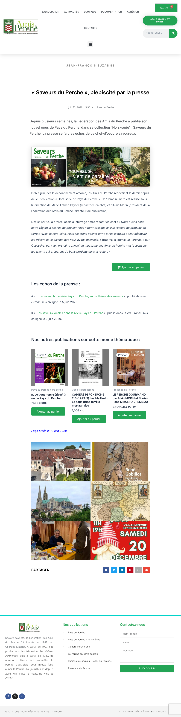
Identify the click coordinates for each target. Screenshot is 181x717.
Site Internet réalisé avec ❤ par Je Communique (147, 711)
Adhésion (133, 11)
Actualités (71, 11)
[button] (90, 44)
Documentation (111, 11)
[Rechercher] (173, 33)
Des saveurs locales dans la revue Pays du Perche (69, 313)
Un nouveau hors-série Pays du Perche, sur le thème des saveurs (79, 296)
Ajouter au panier (48, 411)
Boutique (90, 11)
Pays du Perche (105, 107)
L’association (50, 11)
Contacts (90, 28)
